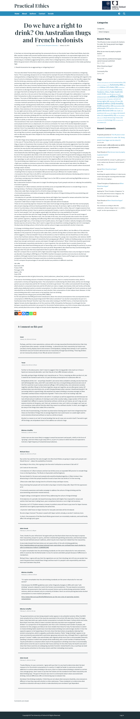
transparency (119, 120)
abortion (100, 82)
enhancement (103, 97)
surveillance (101, 120)
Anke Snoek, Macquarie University (48, 45)
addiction (107, 82)
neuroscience (119, 106)
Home (17, 13)
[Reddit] (20, 313)
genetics (112, 99)
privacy (120, 108)
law (120, 101)
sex (101, 117)
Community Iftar (102, 71)
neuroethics (107, 106)
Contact (42, 13)
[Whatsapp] (31, 313)
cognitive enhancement (106, 90)
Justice (113, 101)
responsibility (110, 115)
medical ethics (106, 103)
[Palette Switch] (119, 14)
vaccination (101, 122)
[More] (34, 313)
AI (112, 82)
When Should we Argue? (104, 66)
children (104, 87)
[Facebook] (23, 313)
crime (108, 94)
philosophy (103, 108)
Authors (33, 13)
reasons (109, 113)
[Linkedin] (27, 313)
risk (118, 115)
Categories (100, 28)
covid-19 (101, 94)
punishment (101, 113)
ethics (117, 96)
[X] (16, 313)
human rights (103, 101)
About (24, 13)
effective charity (116, 94)
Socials (51, 13)
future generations (103, 99)
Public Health (118, 111)
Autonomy (116, 84)
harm (118, 99)
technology (110, 120)
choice (113, 87)
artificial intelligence (103, 85)
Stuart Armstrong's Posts (113, 118)
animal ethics (120, 82)
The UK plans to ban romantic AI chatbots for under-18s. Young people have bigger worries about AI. (111, 44)
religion (116, 113)
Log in (122, 715)
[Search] (124, 14)
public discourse (105, 110)
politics (113, 108)
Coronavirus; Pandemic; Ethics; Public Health (110, 91)
